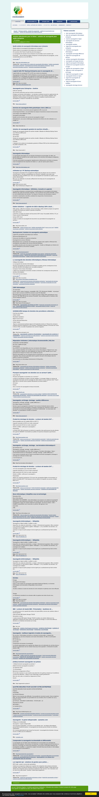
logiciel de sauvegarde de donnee (30, 657)
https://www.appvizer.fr (21, 203)
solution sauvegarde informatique (75, 59)
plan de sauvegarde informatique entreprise (75, 36)
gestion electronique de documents (40, 517)
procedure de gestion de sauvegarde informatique (42, 715)
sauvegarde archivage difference (75, 53)
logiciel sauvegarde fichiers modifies (73, 82)
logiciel (18, 21)
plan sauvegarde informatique (74, 33)
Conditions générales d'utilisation (36, 787)
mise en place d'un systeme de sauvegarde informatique (34, 64)
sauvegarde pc (32, 21)
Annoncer (62, 25)
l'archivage (73, 21)
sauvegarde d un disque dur (45, 757)
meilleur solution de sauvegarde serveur (21, 396)
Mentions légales (21, 787)
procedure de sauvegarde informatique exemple (50, 713)
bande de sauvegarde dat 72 (25, 439)
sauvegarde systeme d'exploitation (30, 334)
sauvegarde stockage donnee (74, 85)
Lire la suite (16, 59)
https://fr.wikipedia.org (21, 536)
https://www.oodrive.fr (21, 104)
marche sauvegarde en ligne (74, 39)
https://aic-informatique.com (22, 62)
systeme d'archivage (45, 628)
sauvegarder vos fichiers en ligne (29, 304)
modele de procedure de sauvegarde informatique (23, 715)
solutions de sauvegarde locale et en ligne (75, 65)
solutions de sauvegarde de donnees (29, 658)
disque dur (45, 21)
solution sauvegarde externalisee (20, 605)
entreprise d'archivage (26, 629)
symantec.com (19, 737)
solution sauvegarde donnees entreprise (30, 282)
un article (54, 25)
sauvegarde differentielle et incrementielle (50, 755)
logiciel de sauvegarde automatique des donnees (37, 255)
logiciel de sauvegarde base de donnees (25, 757)
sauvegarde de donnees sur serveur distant (31, 394)
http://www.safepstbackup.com (23, 84)
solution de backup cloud (25, 227)
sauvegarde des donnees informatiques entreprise (37, 65)
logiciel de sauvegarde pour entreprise (73, 47)
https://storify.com (20, 392)
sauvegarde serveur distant (53, 395)
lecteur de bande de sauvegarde (39, 439)
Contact (68, 25)
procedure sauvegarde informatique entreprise (30, 713)
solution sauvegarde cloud (38, 227)
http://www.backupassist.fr (22, 252)
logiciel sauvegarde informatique (75, 63)
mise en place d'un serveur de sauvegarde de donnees (40, 516)
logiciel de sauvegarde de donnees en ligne (30, 777)
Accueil (15, 25)
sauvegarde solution (71, 44)
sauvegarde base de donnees (22, 758)
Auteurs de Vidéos (36, 25)
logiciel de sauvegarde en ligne (50, 777)
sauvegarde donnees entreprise (27, 284)
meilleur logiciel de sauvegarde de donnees (31, 655)
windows (59, 21)
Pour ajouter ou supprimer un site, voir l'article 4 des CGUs (28, 788)
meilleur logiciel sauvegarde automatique (36, 256)
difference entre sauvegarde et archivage (74, 71)
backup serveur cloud (49, 227)
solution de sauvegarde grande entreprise (34, 229)
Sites (28, 25)
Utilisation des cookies (52, 787)
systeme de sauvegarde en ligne (75, 68)
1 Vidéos (22, 41)
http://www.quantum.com (22, 437)
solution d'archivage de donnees (29, 628)
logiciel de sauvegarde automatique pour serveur (32, 253)
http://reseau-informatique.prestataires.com (26, 279)
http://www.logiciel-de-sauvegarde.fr (24, 653)
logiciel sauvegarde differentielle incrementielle (30, 755)
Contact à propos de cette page (67, 787)
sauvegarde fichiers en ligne (43, 306)
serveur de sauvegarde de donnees (36, 395)
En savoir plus (20, 795)
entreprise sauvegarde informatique (37, 67)
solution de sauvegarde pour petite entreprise (30, 335)
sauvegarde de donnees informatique (48, 604)
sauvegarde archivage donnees (74, 61)
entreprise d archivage (41, 629)
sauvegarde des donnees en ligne (25, 306)
